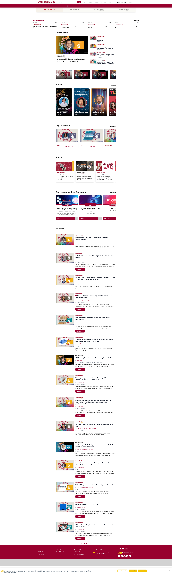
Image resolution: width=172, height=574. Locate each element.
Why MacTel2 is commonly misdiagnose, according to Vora (126, 27)
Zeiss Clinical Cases (71, 6)
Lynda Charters (80, 382)
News (125, 562)
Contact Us (58, 553)
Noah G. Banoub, (81, 449)
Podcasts (96, 2)
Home (114, 562)
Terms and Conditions (61, 551)
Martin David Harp (81, 343)
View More (136, 20)
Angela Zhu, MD (87, 300)
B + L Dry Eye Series (59, 6)
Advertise (40, 551)
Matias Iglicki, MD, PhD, (82, 428)
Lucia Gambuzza (80, 242)
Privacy (40, 553)
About (39, 549)
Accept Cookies (142, 570)
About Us (120, 562)
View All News (85, 544)
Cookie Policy (13, 572)
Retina (66, 6)
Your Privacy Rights (79, 554)
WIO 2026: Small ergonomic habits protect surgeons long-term (100, 26)
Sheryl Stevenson (81, 260)
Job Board (76, 553)
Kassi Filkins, (80, 300)
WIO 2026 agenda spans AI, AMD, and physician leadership (71, 26)
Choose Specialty (43, 5)
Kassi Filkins (79, 360)
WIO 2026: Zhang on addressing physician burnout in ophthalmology (45, 26)
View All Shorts (112, 85)
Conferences (103, 2)
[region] (86, 571)
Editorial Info (41, 554)
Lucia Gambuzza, (81, 487)
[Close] (169, 570)
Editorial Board (59, 549)
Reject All (133, 570)
